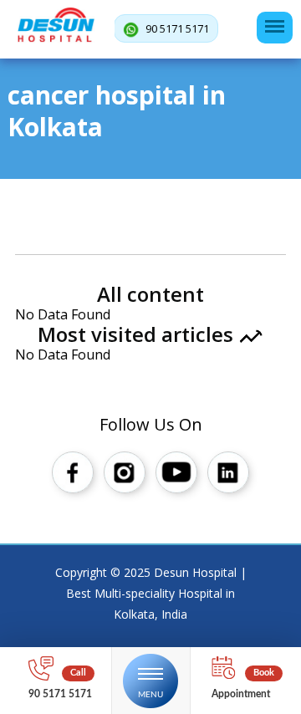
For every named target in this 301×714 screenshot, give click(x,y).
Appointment (241, 694)
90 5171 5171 (176, 28)
